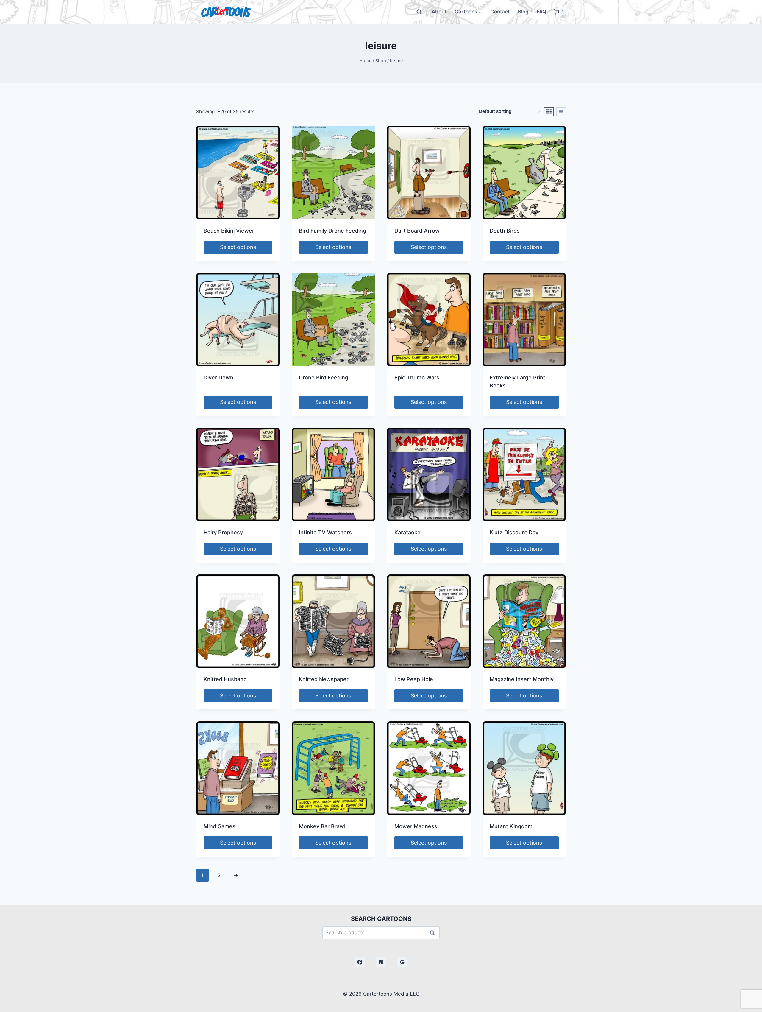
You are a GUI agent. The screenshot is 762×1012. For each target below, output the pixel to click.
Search (434, 933)
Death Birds (505, 231)
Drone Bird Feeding (323, 377)
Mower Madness (415, 826)
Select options (238, 247)
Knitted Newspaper (324, 679)
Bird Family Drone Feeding (332, 231)
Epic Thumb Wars (416, 377)
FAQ (541, 12)
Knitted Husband (225, 679)
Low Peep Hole (413, 679)
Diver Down (218, 377)
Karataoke (407, 532)
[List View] (561, 111)
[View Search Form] (419, 12)
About (439, 12)
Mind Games (219, 826)
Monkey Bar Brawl (322, 826)
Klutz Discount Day (514, 532)
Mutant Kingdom (511, 826)
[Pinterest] (381, 962)
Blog (523, 12)
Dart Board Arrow (417, 231)
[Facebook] (360, 962)
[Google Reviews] (402, 962)
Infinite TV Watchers (325, 532)
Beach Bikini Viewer (229, 231)
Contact (500, 12)
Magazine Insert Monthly (522, 679)
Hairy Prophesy (223, 532)
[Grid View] (549, 111)
